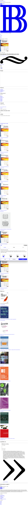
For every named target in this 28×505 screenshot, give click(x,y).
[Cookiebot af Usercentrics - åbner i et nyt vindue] (24, 245)
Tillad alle (23, 259)
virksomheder (1, 91)
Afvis (5, 259)
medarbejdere (1, 89)
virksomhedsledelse (2, 90)
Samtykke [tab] (5, 247)
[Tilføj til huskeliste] (1, 68)
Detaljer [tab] (14, 247)
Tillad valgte (14, 259)
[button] (14, 486)
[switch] (11, 256)
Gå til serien (1, 124)
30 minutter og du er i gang (4, 123)
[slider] (14, 46)
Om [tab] (23, 247)
